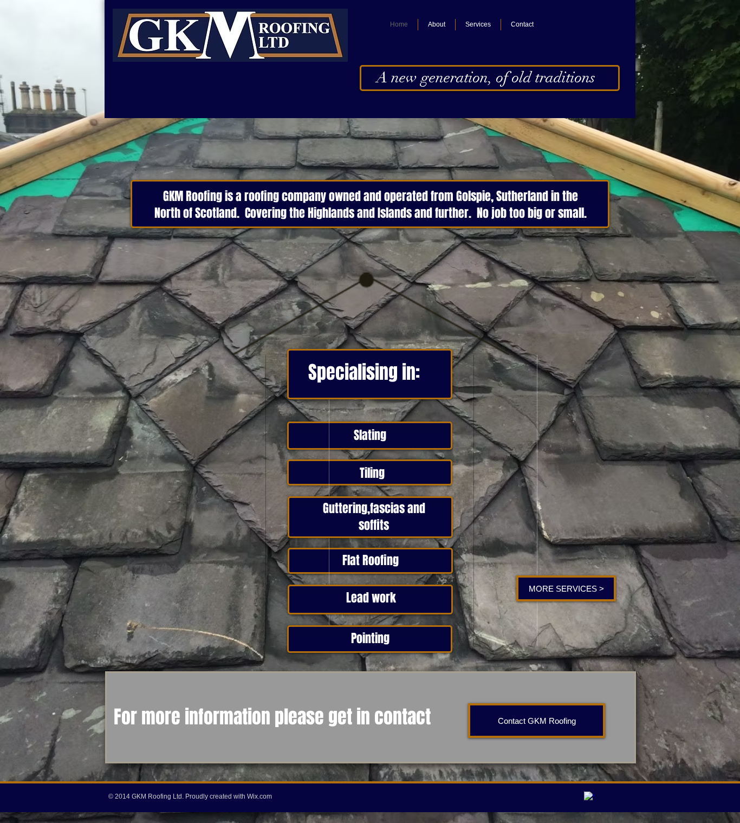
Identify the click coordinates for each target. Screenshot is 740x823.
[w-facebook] (589, 797)
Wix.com (259, 796)
